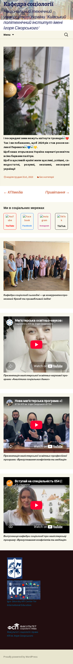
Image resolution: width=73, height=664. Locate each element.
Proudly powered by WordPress (21, 656)
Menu (7, 34)
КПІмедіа (13, 192)
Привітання (57, 192)
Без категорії (47, 177)
